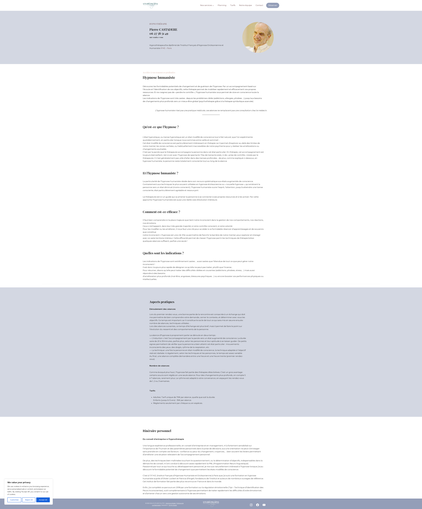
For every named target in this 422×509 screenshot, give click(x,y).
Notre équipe (245, 5)
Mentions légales (171, 503)
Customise (14, 500)
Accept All (43, 500)
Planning (222, 5)
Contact (259, 5)
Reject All (29, 500)
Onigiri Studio (173, 505)
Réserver (272, 5)
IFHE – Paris (166, 48)
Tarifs (232, 5)
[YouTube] (264, 505)
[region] (28, 492)
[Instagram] (251, 505)
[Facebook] (257, 505)
